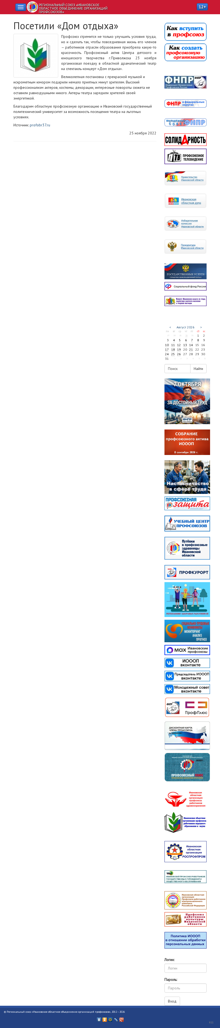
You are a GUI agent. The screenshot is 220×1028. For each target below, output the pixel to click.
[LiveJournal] (116, 1018)
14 (191, 345)
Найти (198, 368)
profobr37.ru (40, 125)
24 (167, 354)
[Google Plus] (121, 1018)
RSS (211, 1022)
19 (179, 349)
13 (185, 345)
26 (179, 354)
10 (167, 345)
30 (186, 335)
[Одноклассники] (105, 1018)
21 (191, 349)
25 (173, 354)
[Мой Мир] (110, 1018)
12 (179, 345)
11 (173, 345)
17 (167, 349)
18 (173, 349)
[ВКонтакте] (99, 1018)
